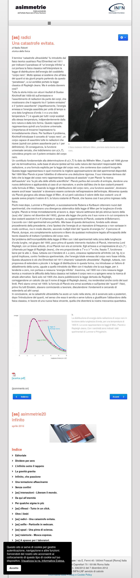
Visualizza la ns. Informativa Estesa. (43, 561)
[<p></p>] (98, 99)
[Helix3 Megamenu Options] (49, 23)
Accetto (13, 568)
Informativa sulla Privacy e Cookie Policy (70, 574)
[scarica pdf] (18, 378)
